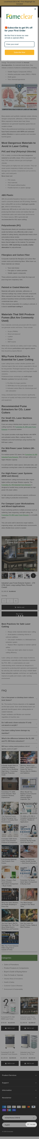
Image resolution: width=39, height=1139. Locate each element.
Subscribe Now (19, 52)
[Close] (35, 9)
